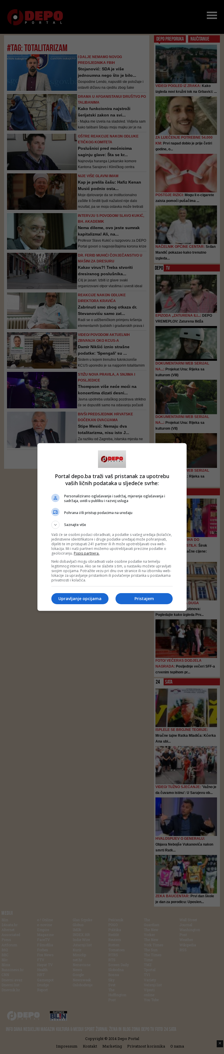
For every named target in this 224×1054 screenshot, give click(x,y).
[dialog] (112, 527)
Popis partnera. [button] (86, 553)
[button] (112, 525)
